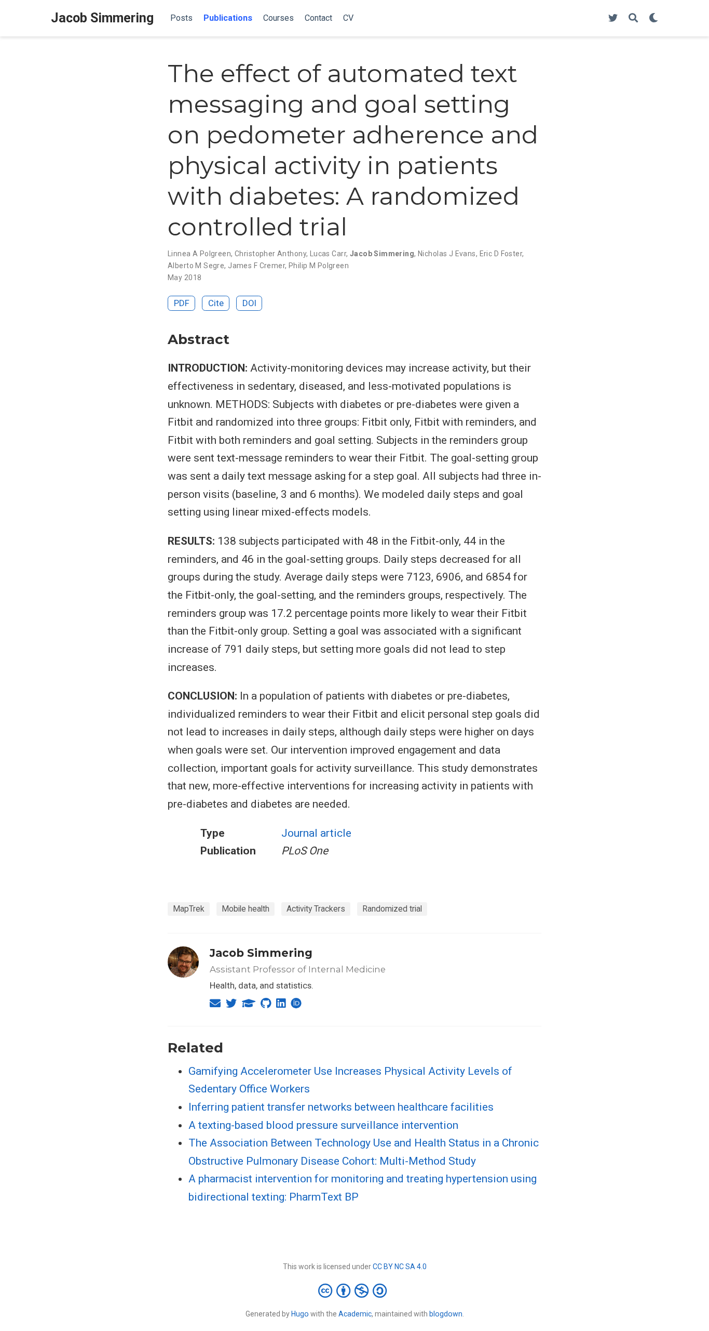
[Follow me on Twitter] (613, 18)
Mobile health (245, 909)
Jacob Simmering (102, 17)
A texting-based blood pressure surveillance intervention (323, 1125)
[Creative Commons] (354, 1290)
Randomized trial (392, 909)
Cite (216, 303)
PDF (181, 303)
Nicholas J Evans (447, 253)
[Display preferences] (653, 18)
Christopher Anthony (270, 253)
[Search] (633, 18)
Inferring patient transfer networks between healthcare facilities (341, 1107)
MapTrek (188, 909)
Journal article (316, 833)
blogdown (445, 1314)
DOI (249, 303)
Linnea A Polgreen (199, 253)
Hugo (300, 1314)
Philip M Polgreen (319, 265)
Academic (355, 1314)
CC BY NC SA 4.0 (400, 1266)
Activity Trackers (316, 909)
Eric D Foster (501, 253)
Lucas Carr (328, 253)
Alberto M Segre (196, 265)
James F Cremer (256, 265)
